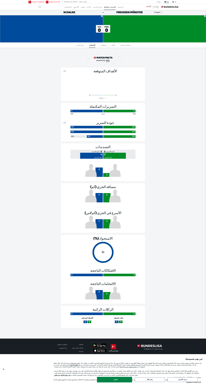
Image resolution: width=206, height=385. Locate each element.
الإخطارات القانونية (62, 344)
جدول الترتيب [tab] (80, 45)
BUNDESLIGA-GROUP (71, 2)
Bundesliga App (54, 2)
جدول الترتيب (97, 7)
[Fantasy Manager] (30, 1)
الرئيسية (120, 7)
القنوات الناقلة (83, 2)
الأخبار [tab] (113, 45)
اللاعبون (76, 7)
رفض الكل (150, 379)
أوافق (116, 379)
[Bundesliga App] (47, 1)
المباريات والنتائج (110, 7)
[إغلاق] (3, 369)
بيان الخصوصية (63, 348)
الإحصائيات (67, 7)
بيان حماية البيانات (65, 375)
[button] (39, 7)
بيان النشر (57, 375)
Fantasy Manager (38, 2)
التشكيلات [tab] (103, 45)
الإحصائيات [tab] (92, 45)
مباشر (83, 7)
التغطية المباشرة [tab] (125, 45)
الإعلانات (81, 344)
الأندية (89, 7)
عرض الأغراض (182, 379)
